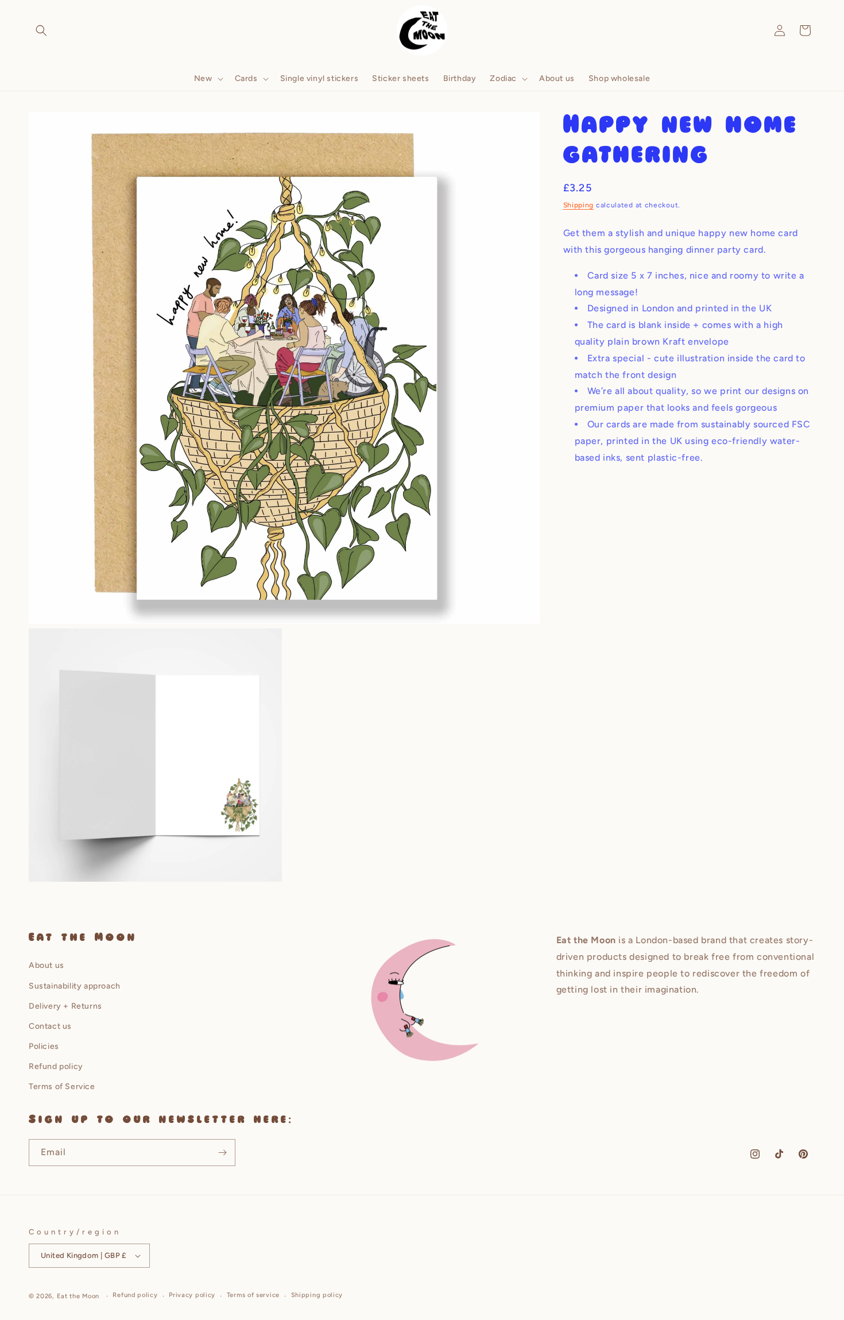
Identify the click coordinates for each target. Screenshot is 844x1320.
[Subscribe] (222, 1152)
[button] (41, 30)
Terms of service (253, 1295)
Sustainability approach (75, 986)
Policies (44, 1046)
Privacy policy (192, 1295)
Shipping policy (317, 1295)
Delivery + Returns (65, 1006)
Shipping (578, 205)
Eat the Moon (78, 1296)
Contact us (50, 1026)
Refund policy (56, 1066)
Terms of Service (62, 1086)
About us (46, 965)
